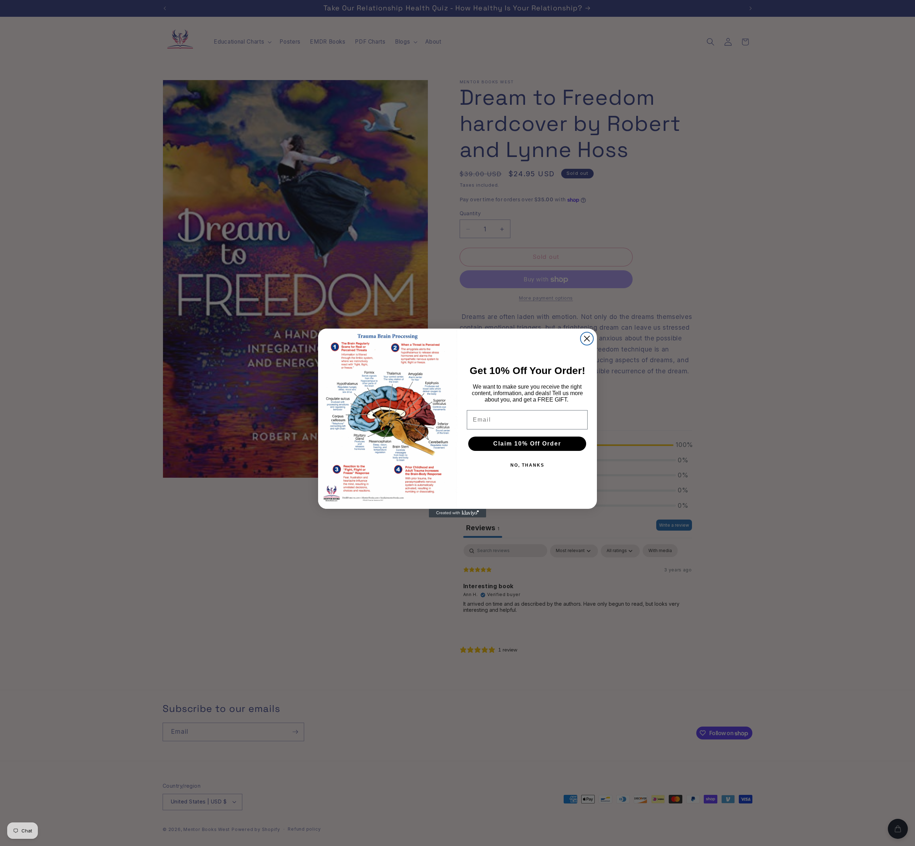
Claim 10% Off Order (527, 444)
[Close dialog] (586, 338)
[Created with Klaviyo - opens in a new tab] (457, 513)
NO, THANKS (527, 465)
